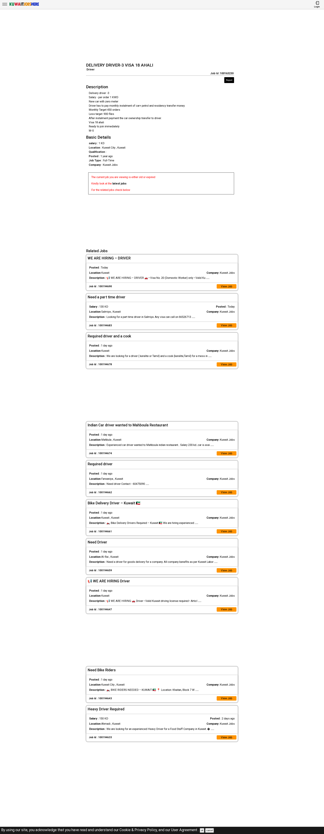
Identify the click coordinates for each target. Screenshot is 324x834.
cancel (209, 830)
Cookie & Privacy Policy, (138, 830)
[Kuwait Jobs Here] (24, 5)
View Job (226, 286)
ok (202, 830)
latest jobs (119, 183)
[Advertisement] (163, 36)
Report (229, 80)
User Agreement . (185, 830)
